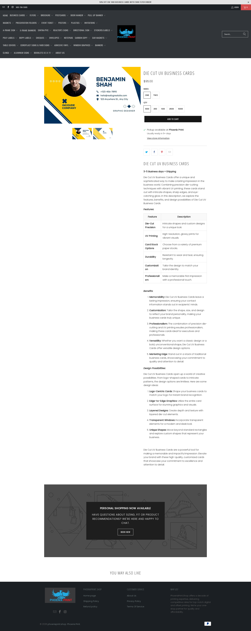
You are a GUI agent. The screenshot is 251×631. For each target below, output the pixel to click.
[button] (19, 15)
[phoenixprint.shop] (126, 34)
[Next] (138, 95)
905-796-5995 (21, 7)
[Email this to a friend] (170, 152)
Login (236, 7)
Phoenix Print (73, 624)
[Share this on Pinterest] (162, 152)
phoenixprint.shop (57, 624)
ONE (147, 95)
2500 (171, 108)
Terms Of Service (135, 606)
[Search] (244, 34)
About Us (131, 595)
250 (155, 108)
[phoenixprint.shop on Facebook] (8, 7)
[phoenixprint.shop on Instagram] (12, 7)
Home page (89, 595)
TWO (155, 95)
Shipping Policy (91, 601)
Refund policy (90, 606)
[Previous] (46, 95)
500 (163, 108)
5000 (180, 108)
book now (125, 531)
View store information (158, 138)
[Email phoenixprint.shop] (3, 7)
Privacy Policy (134, 601)
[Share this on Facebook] (154, 152)
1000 (147, 108)
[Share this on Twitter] (147, 152)
